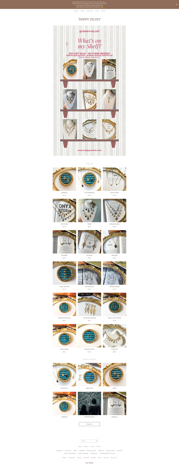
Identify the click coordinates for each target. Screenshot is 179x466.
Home (80, 446)
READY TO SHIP (110, 450)
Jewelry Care (90, 11)
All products (89, 424)
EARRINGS (82, 450)
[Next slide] (124, 89)
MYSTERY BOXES (91, 450)
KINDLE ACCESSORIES (70, 453)
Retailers (93, 457)
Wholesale (86, 457)
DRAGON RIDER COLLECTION (107, 453)
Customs (79, 457)
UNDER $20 (101, 450)
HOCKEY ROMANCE (83, 453)
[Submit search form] (96, 441)
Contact (97, 11)
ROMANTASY (93, 453)
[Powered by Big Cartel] (89, 463)
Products (76, 11)
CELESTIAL (120, 450)
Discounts (105, 457)
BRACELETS (68, 450)
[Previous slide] (55, 89)
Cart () (103, 11)
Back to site (113, 457)
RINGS (75, 450)
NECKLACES (59, 450)
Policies (83, 11)
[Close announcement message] (177, 4)
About (99, 457)
